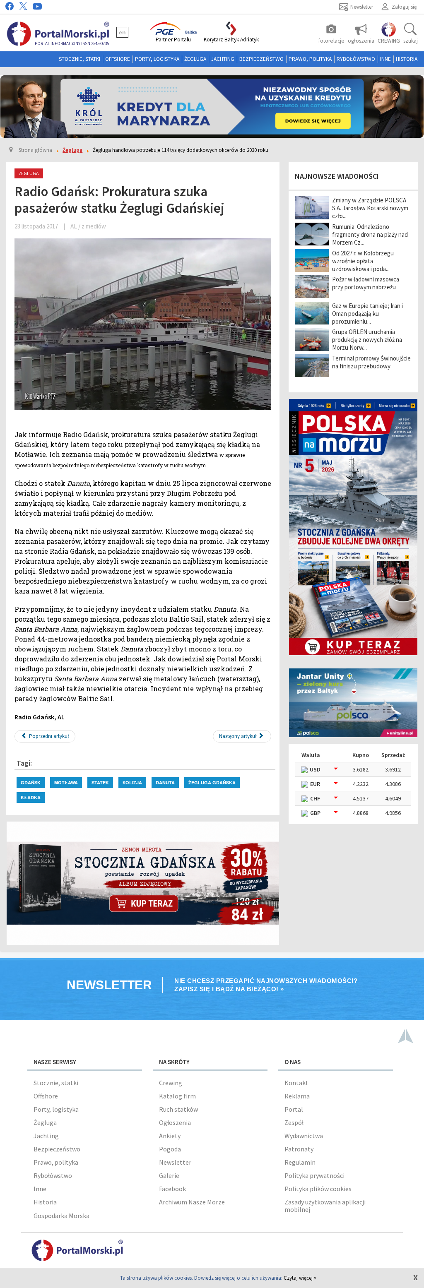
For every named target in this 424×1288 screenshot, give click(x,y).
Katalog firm (177, 1096)
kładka (31, 797)
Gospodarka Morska (61, 1215)
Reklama (297, 1096)
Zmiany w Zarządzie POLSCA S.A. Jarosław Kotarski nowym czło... (370, 208)
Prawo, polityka (310, 58)
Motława (66, 782)
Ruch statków (178, 1109)
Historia (406, 58)
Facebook (172, 1189)
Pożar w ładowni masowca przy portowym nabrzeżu (365, 283)
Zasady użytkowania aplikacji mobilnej (325, 1206)
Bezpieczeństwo (261, 58)
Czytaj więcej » (300, 1277)
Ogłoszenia (175, 1122)
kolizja (132, 782)
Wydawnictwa (303, 1136)
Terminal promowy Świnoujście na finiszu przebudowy (371, 362)
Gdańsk (31, 782)
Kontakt (296, 1083)
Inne (385, 58)
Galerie (169, 1175)
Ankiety (170, 1136)
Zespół (294, 1122)
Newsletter (175, 1162)
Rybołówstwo (356, 58)
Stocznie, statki (79, 58)
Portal (293, 1109)
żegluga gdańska (212, 782)
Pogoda (170, 1149)
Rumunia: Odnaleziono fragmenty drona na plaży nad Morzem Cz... (370, 234)
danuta (165, 782)
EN (122, 32)
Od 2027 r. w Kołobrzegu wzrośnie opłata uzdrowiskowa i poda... (363, 261)
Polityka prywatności (314, 1175)
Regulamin (300, 1162)
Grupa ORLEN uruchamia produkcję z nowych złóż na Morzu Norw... (367, 339)
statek (100, 782)
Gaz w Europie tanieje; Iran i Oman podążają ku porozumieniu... (367, 313)
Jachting (222, 58)
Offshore (117, 58)
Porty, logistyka (157, 58)
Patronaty (298, 1149)
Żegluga (195, 58)
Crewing (170, 1083)
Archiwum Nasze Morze (192, 1202)
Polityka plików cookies (318, 1189)
